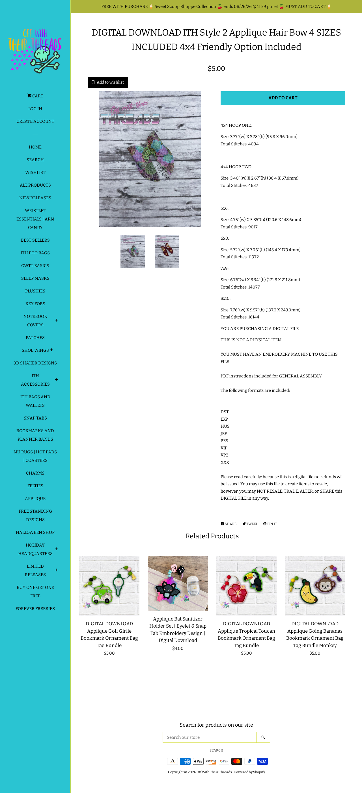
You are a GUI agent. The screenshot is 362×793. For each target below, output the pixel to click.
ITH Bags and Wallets (35, 401)
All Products (35, 185)
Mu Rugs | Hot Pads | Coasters (35, 456)
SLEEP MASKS (35, 278)
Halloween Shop (35, 532)
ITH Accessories (35, 380)
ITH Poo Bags (35, 252)
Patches (35, 337)
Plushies (35, 291)
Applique (35, 498)
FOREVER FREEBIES (35, 608)
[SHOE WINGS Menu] (51, 350)
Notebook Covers (35, 320)
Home (35, 147)
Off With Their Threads (214, 772)
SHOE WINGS (35, 350)
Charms (35, 473)
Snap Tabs (35, 418)
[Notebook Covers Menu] (56, 321)
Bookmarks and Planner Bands (35, 435)
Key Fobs (35, 303)
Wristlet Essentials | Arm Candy (35, 219)
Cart (37, 96)
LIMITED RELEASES (35, 570)
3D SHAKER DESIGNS (35, 363)
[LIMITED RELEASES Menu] (56, 570)
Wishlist (35, 172)
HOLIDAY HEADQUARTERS (35, 549)
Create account (35, 121)
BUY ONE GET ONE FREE (35, 591)
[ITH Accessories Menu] (56, 380)
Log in (35, 108)
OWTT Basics (35, 265)
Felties (35, 485)
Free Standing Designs (35, 515)
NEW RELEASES (35, 197)
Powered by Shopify (249, 772)
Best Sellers (35, 240)
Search (35, 159)
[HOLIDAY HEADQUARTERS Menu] (56, 549)
